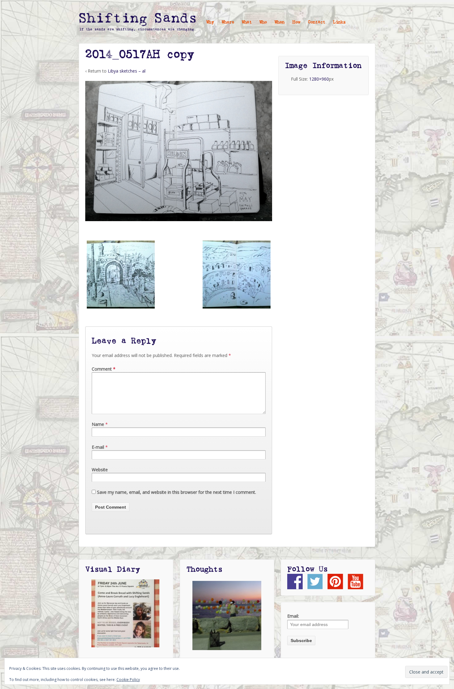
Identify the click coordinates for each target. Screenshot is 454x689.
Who (263, 22)
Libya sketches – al (126, 71)
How (296, 22)
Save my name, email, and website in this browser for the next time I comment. (176, 492)
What (247, 22)
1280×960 (319, 79)
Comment (104, 369)
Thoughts (204, 569)
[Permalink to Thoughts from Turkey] (226, 615)
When (279, 22)
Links (339, 22)
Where (228, 22)
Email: (293, 616)
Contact (316, 22)
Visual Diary (112, 569)
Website (100, 470)
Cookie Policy (128, 679)
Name (98, 424)
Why (210, 22)
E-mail (98, 447)
